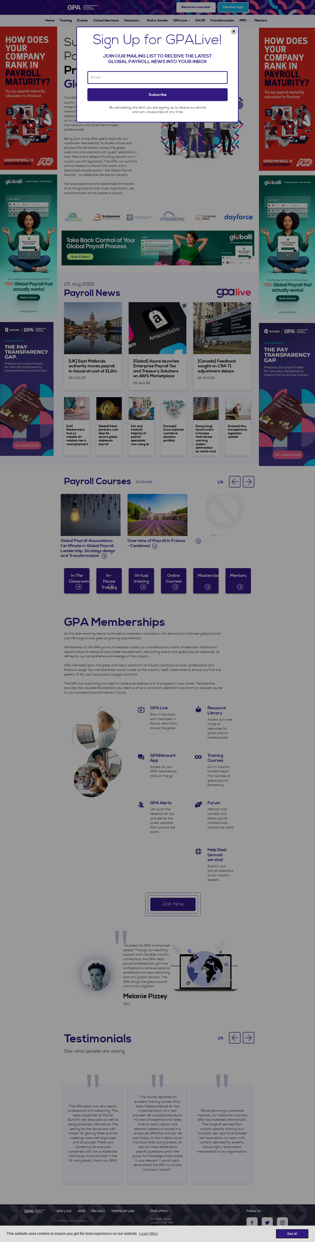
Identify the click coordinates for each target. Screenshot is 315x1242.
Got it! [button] (292, 1234)
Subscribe (157, 94)
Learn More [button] (148, 1234)
